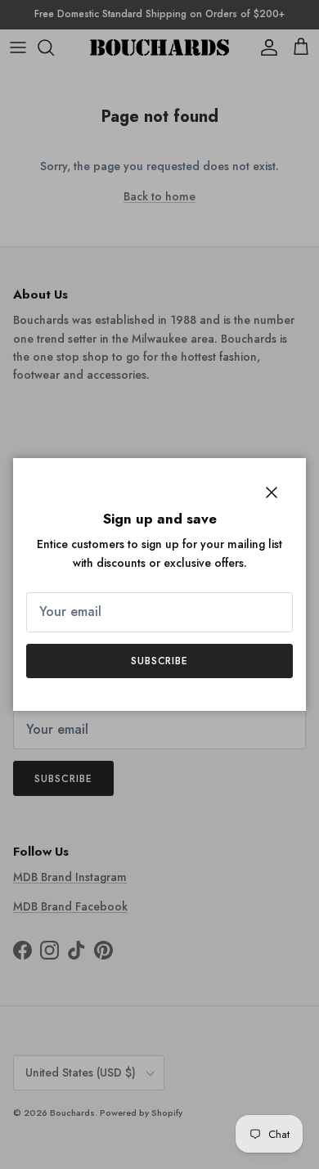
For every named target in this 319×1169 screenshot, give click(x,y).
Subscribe (160, 661)
